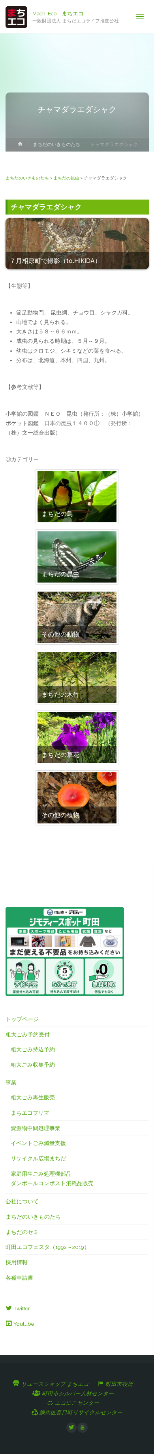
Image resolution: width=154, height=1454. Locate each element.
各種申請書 (19, 1278)
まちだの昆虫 (66, 178)
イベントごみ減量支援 (38, 1143)
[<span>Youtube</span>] (82, 1428)
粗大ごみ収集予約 (33, 1065)
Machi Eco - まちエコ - (59, 13)
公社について (22, 1201)
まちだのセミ (22, 1232)
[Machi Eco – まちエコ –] (16, 16)
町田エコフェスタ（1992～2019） (48, 1247)
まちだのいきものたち (56, 144)
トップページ (22, 1019)
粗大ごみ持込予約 (33, 1049)
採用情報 (17, 1262)
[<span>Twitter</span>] (71, 1428)
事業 (11, 1082)
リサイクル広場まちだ (38, 1158)
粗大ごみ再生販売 (33, 1097)
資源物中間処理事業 (35, 1128)
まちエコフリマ (30, 1113)
